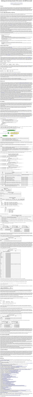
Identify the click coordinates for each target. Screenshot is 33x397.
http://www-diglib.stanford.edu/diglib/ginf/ (7, 373)
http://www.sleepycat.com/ (8, 386)
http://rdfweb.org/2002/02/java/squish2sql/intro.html (9, 384)
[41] (20, 96)
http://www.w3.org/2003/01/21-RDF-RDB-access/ (8, 383)
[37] (3, 92)
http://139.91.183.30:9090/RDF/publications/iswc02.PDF (6, 365)
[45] (5, 117)
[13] (23, 144)
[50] (25, 38)
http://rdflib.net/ (4, 388)
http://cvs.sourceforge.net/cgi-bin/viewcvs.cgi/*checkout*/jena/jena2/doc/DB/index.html (15, 385)
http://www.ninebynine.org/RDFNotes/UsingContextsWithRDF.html (7, 368)
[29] (21, 87)
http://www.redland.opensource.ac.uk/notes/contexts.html (14, 371)
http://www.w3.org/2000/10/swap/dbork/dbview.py (8, 382)
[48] (13, 49)
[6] (20, 22)
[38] (15, 92)
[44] (10, 99)
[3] (16, 18)
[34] (1, 92)
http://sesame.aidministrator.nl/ (6, 380)
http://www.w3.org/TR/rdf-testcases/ (22, 390)
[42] (21, 96)
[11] (11, 47)
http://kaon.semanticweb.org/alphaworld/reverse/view (10, 381)
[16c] (30, 57)
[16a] (27, 57)
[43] (9, 99)
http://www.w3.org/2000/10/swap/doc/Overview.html (15, 370)
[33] (10, 90)
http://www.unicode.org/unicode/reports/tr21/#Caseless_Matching (13, 395)
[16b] (29, 57)
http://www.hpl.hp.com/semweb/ (5, 374)
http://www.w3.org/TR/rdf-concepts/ (4, 392)
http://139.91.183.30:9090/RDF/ (6, 375)
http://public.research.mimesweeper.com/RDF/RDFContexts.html (23, 369)
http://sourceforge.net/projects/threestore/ (7, 377)
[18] (19, 96)
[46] (8, 117)
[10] (10, 47)
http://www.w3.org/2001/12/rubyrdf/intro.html (8, 379)
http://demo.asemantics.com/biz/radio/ (15, 372)
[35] (2, 92)
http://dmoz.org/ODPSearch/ (7, 389)
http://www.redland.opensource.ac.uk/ (7, 387)
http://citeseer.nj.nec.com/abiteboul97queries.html (22, 366)
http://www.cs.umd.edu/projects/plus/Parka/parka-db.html (10, 376)
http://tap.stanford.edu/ (4, 378)
